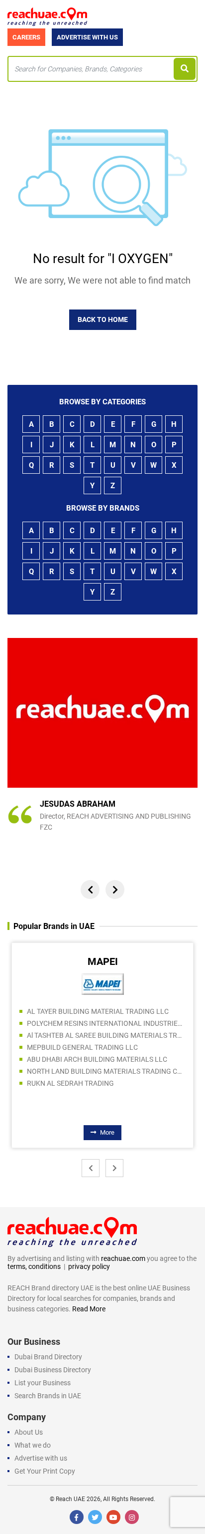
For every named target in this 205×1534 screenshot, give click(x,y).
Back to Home (103, 319)
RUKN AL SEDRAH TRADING (70, 1083)
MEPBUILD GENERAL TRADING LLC (82, 1047)
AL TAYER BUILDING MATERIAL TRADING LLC (98, 1011)
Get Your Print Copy (44, 1471)
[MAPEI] (103, 983)
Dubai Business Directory (52, 1370)
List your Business (42, 1383)
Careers (26, 37)
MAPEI (103, 961)
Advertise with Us (87, 37)
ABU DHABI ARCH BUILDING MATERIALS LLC (97, 1059)
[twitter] (95, 1517)
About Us (28, 1432)
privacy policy (89, 1266)
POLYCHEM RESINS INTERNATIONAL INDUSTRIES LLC (106, 1023)
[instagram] (132, 1517)
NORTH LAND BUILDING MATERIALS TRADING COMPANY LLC (106, 1071)
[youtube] (113, 1517)
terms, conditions (34, 1266)
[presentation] (90, 889)
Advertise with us (40, 1458)
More (107, 1132)
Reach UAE (70, 1499)
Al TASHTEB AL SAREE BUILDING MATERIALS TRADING (106, 1035)
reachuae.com (123, 1258)
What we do (32, 1445)
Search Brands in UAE (47, 1396)
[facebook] (77, 1517)
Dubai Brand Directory (48, 1357)
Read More (88, 1309)
